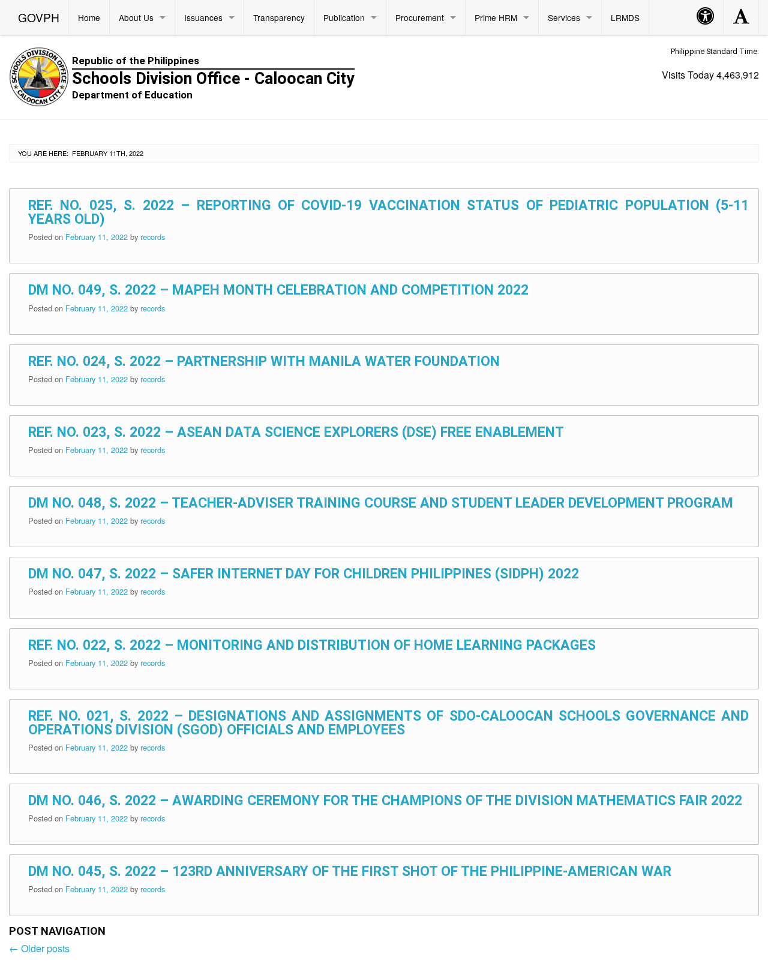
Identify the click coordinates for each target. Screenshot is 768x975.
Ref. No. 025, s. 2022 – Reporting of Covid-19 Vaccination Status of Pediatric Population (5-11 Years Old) (388, 212)
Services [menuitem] (564, 17)
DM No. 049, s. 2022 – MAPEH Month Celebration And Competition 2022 (278, 290)
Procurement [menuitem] (419, 17)
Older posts (39, 948)
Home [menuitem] (89, 17)
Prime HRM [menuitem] (496, 17)
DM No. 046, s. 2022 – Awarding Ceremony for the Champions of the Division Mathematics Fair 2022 (385, 801)
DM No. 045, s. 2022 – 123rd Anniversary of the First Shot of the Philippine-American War (349, 871)
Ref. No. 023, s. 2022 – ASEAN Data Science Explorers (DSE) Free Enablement (296, 432)
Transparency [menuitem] (279, 17)
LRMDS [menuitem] (625, 17)
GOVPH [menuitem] (38, 17)
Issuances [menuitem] (203, 17)
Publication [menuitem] (344, 17)
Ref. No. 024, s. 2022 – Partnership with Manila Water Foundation (264, 361)
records (152, 236)
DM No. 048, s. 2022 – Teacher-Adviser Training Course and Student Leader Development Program (380, 503)
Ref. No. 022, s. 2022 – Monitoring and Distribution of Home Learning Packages (312, 645)
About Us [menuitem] (136, 17)
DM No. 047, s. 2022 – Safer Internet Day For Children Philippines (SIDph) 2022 (303, 574)
